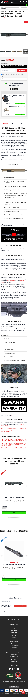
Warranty (14, 123)
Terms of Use (14, 661)
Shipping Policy (14, 632)
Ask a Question (20, 606)
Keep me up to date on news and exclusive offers (13, 74)
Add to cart (14, 579)
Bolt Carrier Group (11, 280)
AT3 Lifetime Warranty (14, 634)
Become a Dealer (14, 654)
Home (2, 7)
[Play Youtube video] (14, 234)
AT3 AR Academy (14, 647)
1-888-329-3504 (14, 624)
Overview (5, 123)
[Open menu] (26, 2)
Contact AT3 (14, 627)
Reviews (23, 123)
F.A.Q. (14, 628)
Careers (14, 637)
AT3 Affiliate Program (14, 645)
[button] (8, 517)
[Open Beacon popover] (23, 692)
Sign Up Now (14, 686)
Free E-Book (14, 651)
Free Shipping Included (5, 63)
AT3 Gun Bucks (14, 643)
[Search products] (20, 2)
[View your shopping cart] (23, 2)
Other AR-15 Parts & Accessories (12, 7)
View (14, 512)
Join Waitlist (22, 70)
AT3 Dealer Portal (14, 656)
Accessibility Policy (14, 658)
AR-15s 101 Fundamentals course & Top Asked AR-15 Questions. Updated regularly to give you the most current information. (13, 430)
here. (12, 415)
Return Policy (14, 630)
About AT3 (14, 635)
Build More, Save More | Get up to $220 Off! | (12, 4)
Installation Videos (14, 649)
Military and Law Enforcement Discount (14, 652)
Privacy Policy (14, 659)
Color (2, 76)
